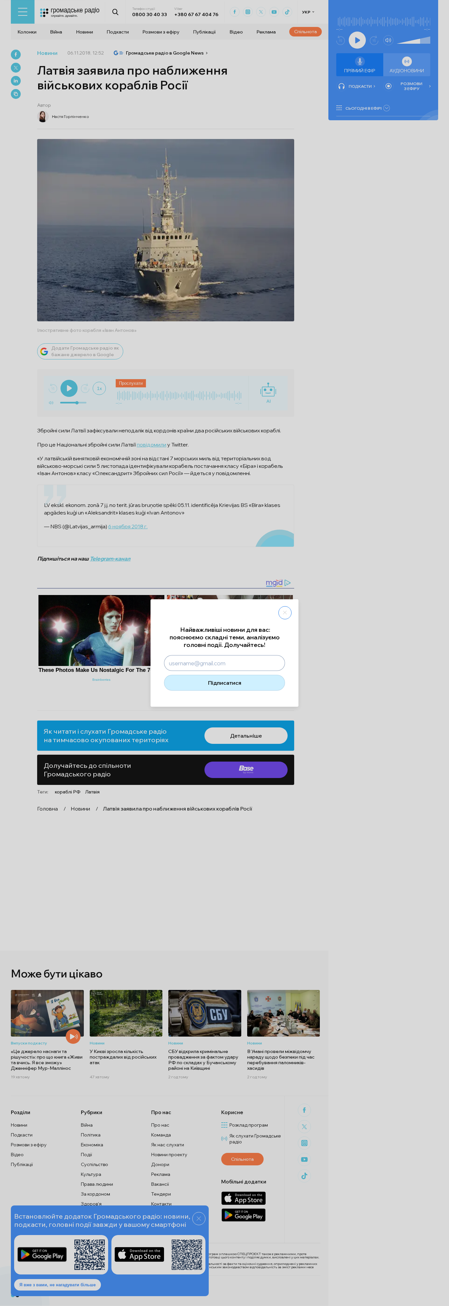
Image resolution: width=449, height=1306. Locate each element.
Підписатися (224, 682)
